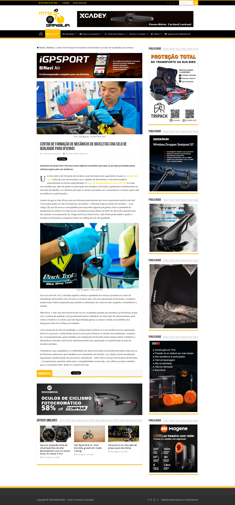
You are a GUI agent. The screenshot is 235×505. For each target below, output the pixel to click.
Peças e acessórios (91, 34)
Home (41, 33)
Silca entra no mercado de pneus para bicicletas (122, 446)
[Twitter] (170, 3)
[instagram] (176, 3)
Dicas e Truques (138, 34)
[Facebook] (167, 3)
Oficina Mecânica (80, 154)
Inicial (42, 47)
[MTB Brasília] (54, 17)
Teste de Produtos (115, 34)
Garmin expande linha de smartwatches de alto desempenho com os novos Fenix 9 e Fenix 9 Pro (55, 449)
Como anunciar (80, 3)
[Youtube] (173, 3)
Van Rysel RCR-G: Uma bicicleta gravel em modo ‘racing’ (88, 448)
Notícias (53, 34)
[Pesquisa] (195, 2)
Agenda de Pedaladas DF (178, 34)
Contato (66, 3)
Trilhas (156, 34)
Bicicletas (70, 34)
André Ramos (192, 500)
